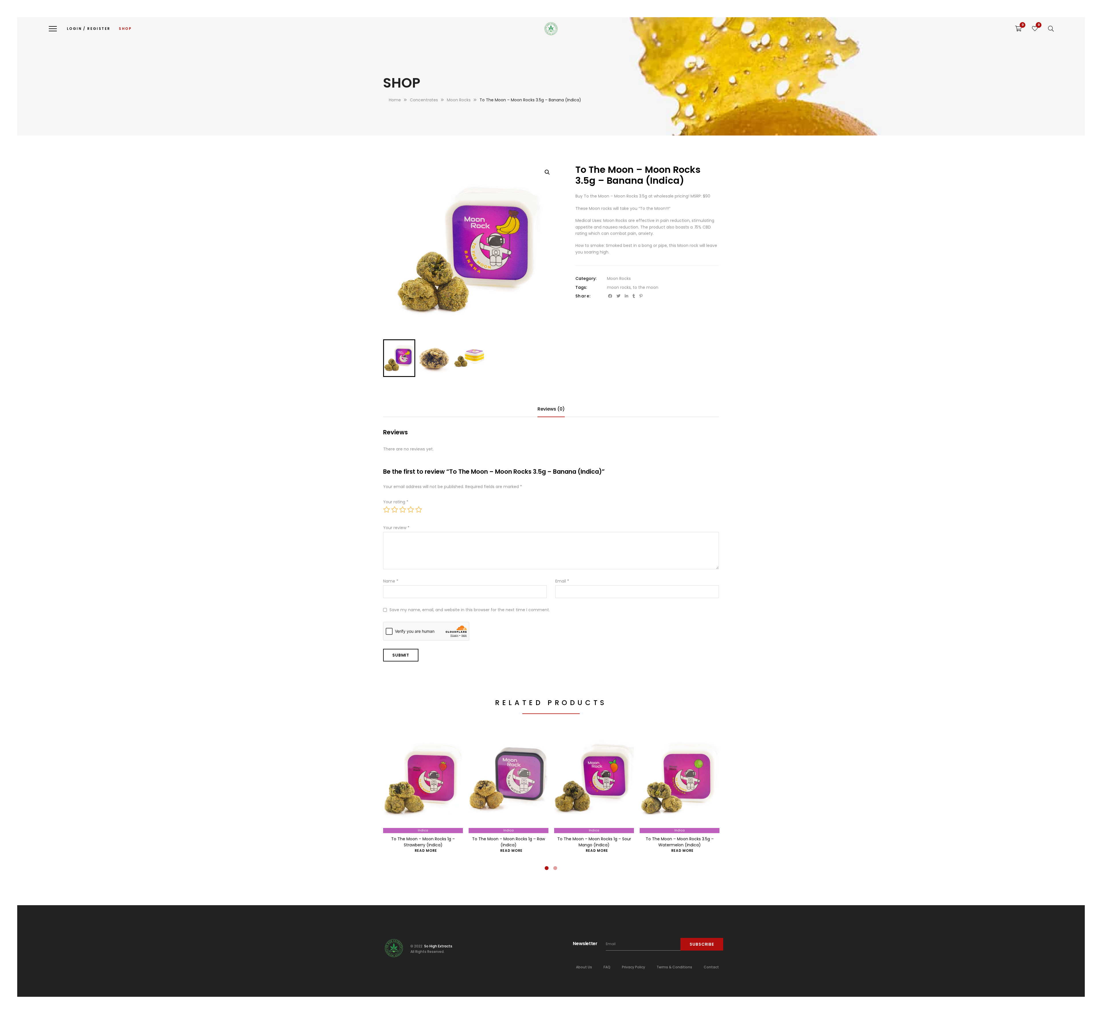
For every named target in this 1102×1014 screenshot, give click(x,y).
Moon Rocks (619, 278)
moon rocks (619, 287)
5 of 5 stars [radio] (418, 509)
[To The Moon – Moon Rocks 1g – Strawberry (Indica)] (423, 782)
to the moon (645, 287)
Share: (583, 296)
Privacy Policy (633, 967)
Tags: (581, 287)
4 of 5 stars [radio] (410, 509)
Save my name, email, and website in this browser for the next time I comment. (469, 610)
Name (390, 581)
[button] (547, 172)
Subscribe (702, 944)
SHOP (125, 28)
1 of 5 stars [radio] (386, 509)
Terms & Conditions (674, 967)
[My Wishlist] (1035, 29)
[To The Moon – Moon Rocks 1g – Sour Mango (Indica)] (594, 782)
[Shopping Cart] (1018, 29)
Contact (711, 967)
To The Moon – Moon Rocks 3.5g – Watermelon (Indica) (680, 842)
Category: (585, 278)
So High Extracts (437, 946)
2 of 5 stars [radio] (394, 509)
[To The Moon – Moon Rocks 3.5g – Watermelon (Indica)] (679, 782)
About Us (584, 967)
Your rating (395, 502)
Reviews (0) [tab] (551, 409)
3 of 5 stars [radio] (402, 509)
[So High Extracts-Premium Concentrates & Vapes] (551, 28)
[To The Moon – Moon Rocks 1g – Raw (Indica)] (508, 782)
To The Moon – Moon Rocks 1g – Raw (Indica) (508, 842)
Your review (396, 528)
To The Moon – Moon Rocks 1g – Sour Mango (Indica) (594, 842)
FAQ (607, 967)
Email (562, 581)
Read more (426, 851)
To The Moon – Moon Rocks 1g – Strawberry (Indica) (423, 842)
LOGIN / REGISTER (88, 28)
